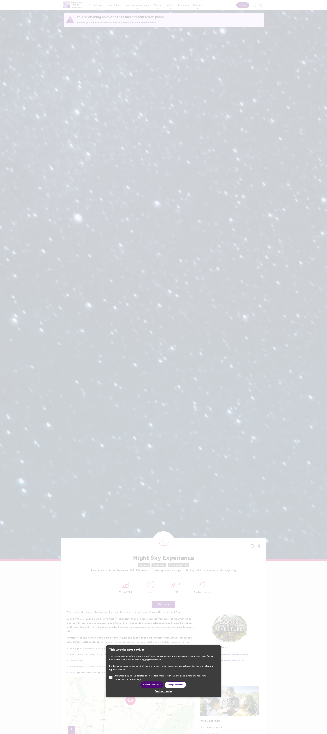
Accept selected (175, 685)
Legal (146, 660)
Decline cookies (163, 691)
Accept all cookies (152, 685)
